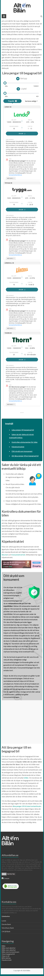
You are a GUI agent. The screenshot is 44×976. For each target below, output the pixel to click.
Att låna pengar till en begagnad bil (25, 456)
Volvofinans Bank (8, 928)
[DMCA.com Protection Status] (8, 874)
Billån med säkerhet (8, 948)
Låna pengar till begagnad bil (23, 430)
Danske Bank (6, 924)
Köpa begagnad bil (8, 954)
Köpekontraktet (18, 447)
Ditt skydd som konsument (22, 451)
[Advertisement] (22, 722)
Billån (3, 946)
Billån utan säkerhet (9, 950)
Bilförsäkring (6, 958)
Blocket (5, 555)
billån (26, 778)
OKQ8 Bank (6, 931)
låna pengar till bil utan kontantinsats (27, 806)
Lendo (4, 921)
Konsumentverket (18, 555)
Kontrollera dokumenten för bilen (24, 442)
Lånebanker (6, 916)
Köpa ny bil (5, 956)
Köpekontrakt (7, 960)
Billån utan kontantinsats (10, 952)
